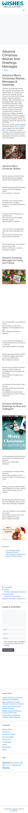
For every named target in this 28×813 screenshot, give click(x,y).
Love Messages (7, 742)
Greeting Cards (9, 765)
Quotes (4, 744)
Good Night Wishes (8, 737)
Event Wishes (8, 587)
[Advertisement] (14, 29)
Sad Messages (6, 747)
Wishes (4, 749)
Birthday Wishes (7, 729)
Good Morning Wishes (8, 734)
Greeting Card (6, 739)
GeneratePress (14, 810)
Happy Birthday (16, 765)
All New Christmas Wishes (14, 556)
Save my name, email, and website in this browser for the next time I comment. (14, 643)
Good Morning (14, 762)
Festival (6, 589)
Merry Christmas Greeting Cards (15, 554)
